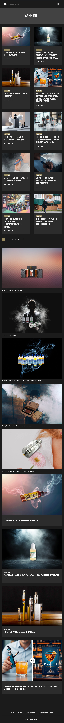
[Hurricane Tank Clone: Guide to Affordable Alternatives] (32, 449)
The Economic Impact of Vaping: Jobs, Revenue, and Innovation (46, 221)
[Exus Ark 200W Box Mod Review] (32, 268)
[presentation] (16, 36)
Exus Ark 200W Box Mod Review (12, 290)
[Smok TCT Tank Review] (32, 313)
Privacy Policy (31, 713)
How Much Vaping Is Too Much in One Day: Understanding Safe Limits (15, 223)
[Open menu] (58, 4)
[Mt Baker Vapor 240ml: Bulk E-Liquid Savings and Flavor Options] (32, 358)
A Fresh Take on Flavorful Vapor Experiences (16, 179)
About (13, 713)
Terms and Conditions (46, 713)
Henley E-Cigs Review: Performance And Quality (15, 138)
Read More (8, 59)
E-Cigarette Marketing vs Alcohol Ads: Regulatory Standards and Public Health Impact (47, 97)
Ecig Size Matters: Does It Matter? (15, 95)
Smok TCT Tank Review (9, 335)
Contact (20, 713)
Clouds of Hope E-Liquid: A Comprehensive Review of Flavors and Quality (47, 139)
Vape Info (7, 49)
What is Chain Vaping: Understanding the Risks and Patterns (47, 180)
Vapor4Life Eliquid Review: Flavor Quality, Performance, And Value (47, 55)
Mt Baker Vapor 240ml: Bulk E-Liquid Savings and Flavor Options (21, 380)
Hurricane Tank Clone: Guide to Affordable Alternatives (18, 471)
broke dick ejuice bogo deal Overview (14, 54)
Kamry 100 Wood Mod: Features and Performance (17, 426)
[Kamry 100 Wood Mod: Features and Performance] (32, 404)
